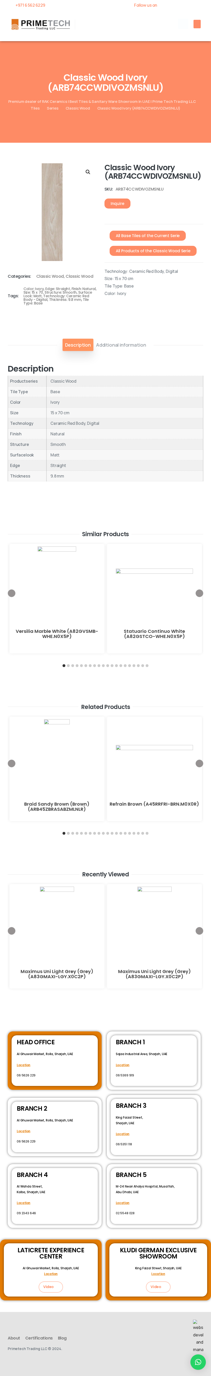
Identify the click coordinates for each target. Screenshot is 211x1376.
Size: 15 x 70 (33, 292)
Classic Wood (78, 108)
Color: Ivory (33, 288)
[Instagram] (200, 5)
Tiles (35, 108)
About (14, 1338)
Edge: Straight (57, 288)
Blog (62, 1338)
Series (52, 108)
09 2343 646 (26, 1213)
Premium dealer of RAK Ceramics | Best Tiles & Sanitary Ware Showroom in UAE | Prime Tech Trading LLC (102, 101)
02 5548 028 (125, 1213)
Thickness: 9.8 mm (65, 299)
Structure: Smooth (61, 292)
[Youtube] (182, 5)
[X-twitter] (173, 5)
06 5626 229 (26, 1075)
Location (23, 1065)
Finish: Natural (84, 288)
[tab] (78, 345)
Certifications (39, 1338)
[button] (183, 24)
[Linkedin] (191, 5)
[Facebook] (165, 5)
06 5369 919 (125, 1075)
